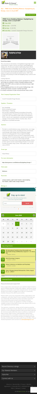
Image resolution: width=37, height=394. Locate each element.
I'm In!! (27, 203)
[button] (18, 195)
